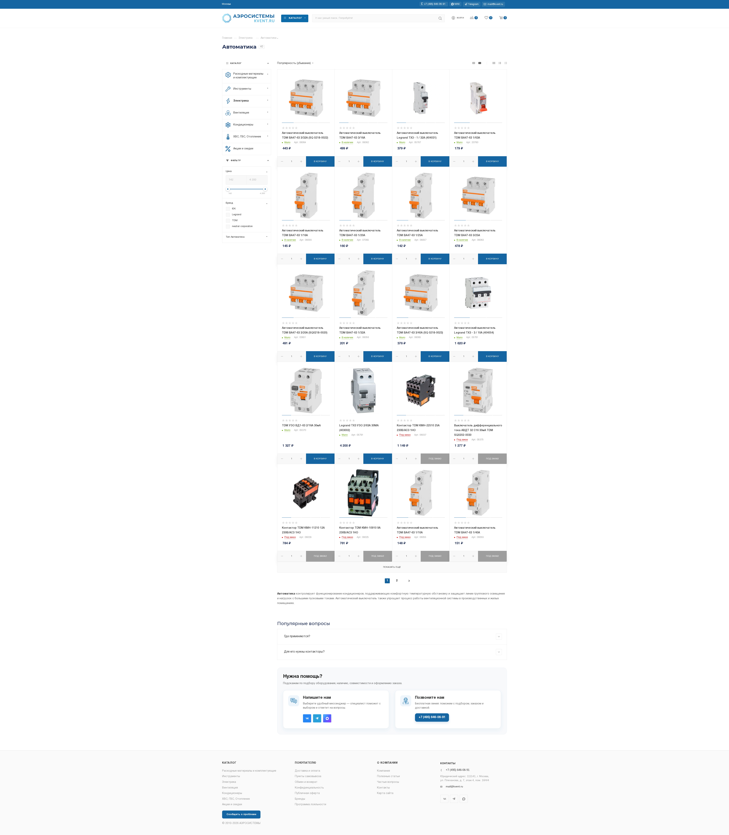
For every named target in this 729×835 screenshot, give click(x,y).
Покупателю (305, 763)
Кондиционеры (232, 793)
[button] (226, 4)
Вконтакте (307, 718)
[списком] (499, 63)
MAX (327, 718)
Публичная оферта (307, 793)
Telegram (317, 718)
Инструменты (231, 776)
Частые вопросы (388, 782)
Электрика (229, 782)
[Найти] (440, 18)
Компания (383, 771)
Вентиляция (230, 788)
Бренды (300, 799)
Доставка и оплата (307, 771)
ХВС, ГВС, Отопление (236, 799)
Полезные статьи (388, 776)
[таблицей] (505, 63)
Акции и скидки (232, 804)
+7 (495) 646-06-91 (434, 4)
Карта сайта (385, 793)
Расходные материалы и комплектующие (249, 771)
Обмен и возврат (306, 782)
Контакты (383, 788)
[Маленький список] (473, 63)
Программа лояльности (310, 804)
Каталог (229, 763)
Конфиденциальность (309, 788)
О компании (387, 763)
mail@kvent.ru (454, 786)
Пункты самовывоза (308, 776)
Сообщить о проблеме (241, 814)
